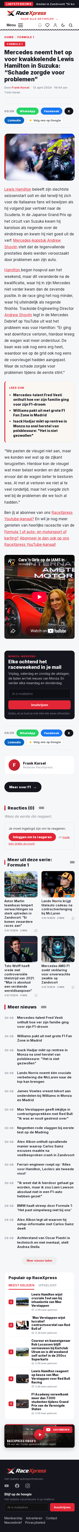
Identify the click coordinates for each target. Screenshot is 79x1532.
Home (9, 37)
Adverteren (34, 1518)
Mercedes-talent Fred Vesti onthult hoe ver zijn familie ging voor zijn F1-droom (41, 400)
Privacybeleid (35, 1522)
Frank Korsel (20, 87)
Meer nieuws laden (39, 1260)
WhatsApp (27, 111)
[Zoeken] (71, 25)
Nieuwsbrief (13, 1522)
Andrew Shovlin (18, 315)
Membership (13, 1518)
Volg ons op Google (47, 120)
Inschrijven (39, 705)
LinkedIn (14, 120)
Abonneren (61, 1429)
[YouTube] (6, 1486)
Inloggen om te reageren (32, 837)
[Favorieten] (47, 25)
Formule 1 (25, 37)
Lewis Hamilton (17, 189)
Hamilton (12, 270)
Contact (51, 1518)
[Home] (26, 12)
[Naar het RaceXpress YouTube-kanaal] (39, 1436)
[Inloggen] (55, 25)
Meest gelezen (21, 1285)
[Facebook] (17, 1486)
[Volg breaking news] (39, 25)
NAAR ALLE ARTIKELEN (39, 18)
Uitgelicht (48, 1285)
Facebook (51, 111)
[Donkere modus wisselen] (63, 25)
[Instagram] (27, 1486)
